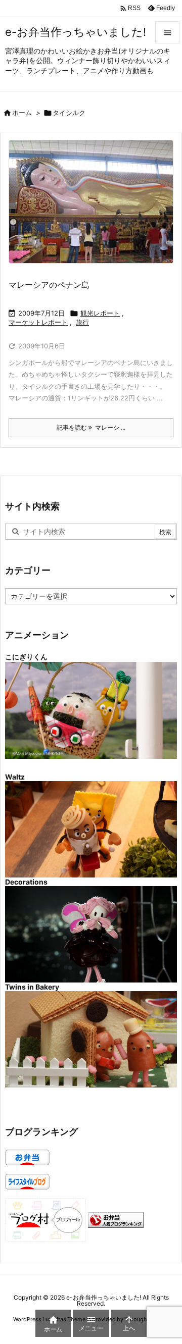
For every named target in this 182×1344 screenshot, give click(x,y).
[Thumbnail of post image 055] (95, 208)
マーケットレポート (38, 322)
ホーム (22, 113)
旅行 (82, 322)
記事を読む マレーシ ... (91, 427)
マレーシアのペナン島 (49, 285)
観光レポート (100, 313)
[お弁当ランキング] (116, 1219)
